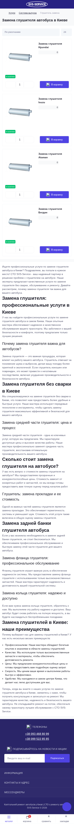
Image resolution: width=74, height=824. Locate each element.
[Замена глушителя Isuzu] (20, 112)
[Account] (70, 4)
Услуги (12, 13)
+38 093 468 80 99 (37, 733)
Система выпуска (28, 13)
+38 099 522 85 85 (37, 738)
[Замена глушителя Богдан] (20, 222)
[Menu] (4, 4)
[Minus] (10, 84)
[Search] (11, 4)
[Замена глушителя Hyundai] (20, 57)
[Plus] (29, 84)
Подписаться (57, 758)
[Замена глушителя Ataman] (20, 167)
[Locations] (63, 4)
